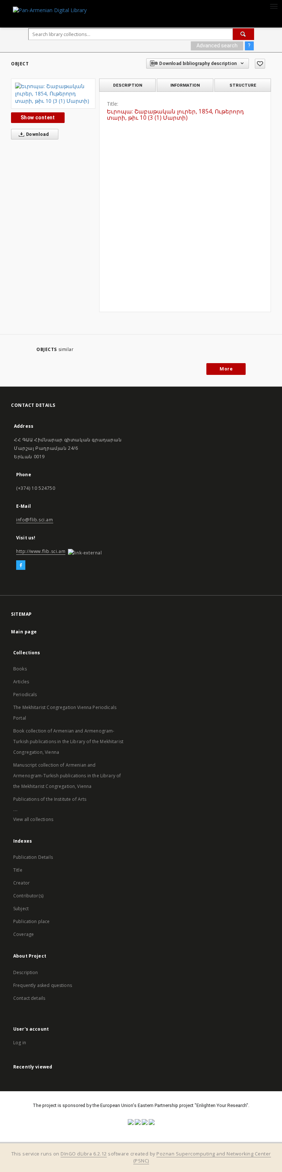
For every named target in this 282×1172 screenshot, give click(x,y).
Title (17, 870)
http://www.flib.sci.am (40, 551)
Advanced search (217, 45)
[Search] (243, 34)
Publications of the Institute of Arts (50, 799)
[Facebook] (20, 565)
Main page (24, 632)
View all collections (33, 819)
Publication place (31, 921)
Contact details (29, 998)
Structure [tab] (242, 85)
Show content (38, 117)
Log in (19, 1042)
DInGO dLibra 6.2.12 (84, 1154)
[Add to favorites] (260, 64)
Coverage (23, 934)
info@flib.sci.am (34, 520)
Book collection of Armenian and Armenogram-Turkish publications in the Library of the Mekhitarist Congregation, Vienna (68, 741)
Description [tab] (127, 85)
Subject (21, 908)
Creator (21, 883)
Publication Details (33, 857)
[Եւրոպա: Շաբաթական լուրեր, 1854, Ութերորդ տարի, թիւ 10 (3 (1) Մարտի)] (53, 94)
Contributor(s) (28, 896)
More (226, 369)
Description (25, 972)
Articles (21, 682)
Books (20, 669)
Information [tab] (185, 85)
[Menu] (273, 6)
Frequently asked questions (42, 985)
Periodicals (25, 694)
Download (37, 134)
